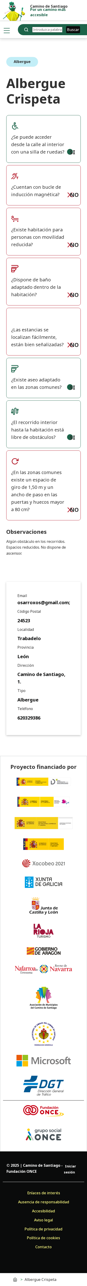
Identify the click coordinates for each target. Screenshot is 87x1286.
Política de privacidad (43, 1229)
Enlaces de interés (43, 1192)
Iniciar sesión (70, 1169)
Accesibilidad (43, 1211)
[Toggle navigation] (7, 30)
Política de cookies (43, 1237)
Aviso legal (43, 1220)
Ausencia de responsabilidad (43, 1201)
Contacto (43, 1246)
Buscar (73, 29)
